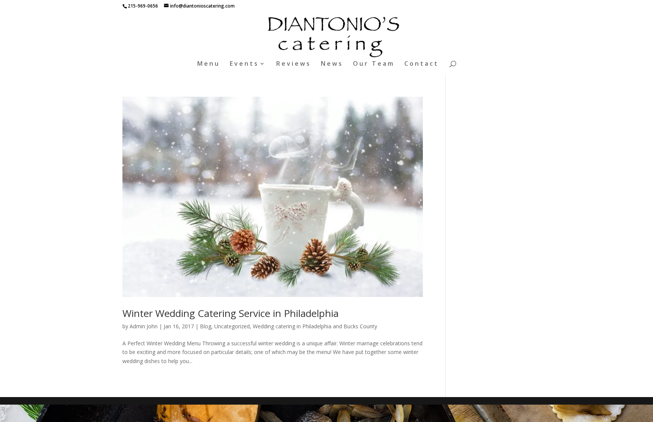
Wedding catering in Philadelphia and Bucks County (315, 326)
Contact (421, 64)
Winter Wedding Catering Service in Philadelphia (230, 313)
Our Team (374, 64)
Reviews (293, 64)
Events (244, 64)
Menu (208, 64)
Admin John (144, 326)
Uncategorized (232, 326)
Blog (205, 326)
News (332, 64)
